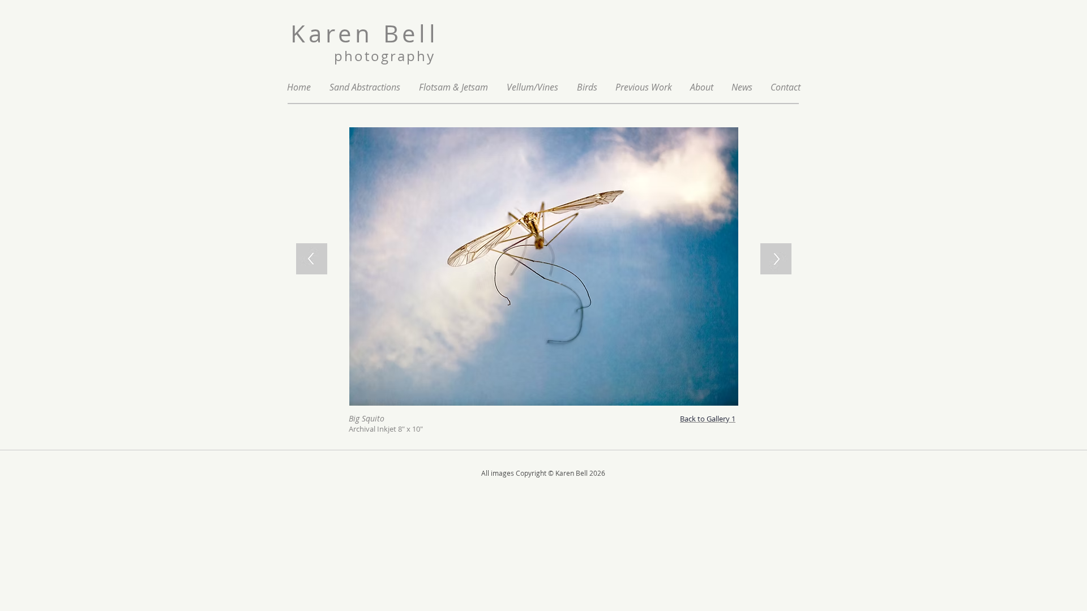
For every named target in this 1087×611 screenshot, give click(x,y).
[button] (643, 87)
